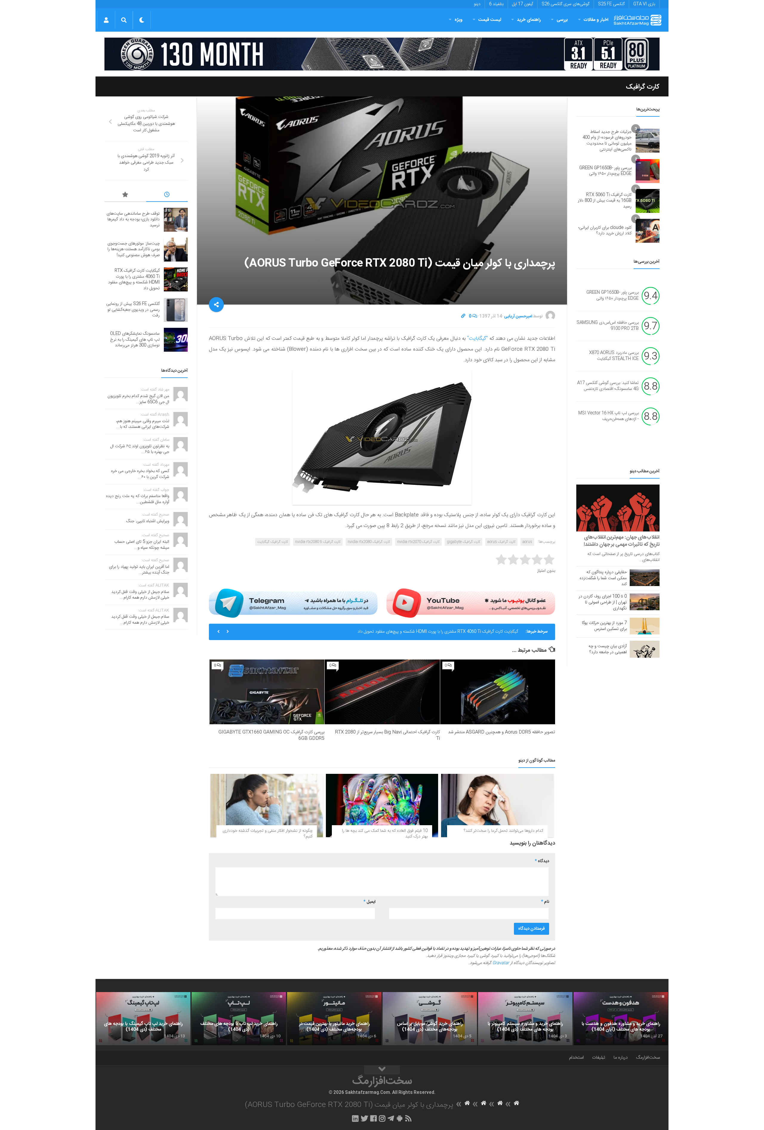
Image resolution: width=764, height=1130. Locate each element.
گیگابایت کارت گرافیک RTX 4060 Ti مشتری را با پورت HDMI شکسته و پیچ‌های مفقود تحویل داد (438, 631)
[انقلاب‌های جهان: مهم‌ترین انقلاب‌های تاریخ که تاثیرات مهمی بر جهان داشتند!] (618, 508)
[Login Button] (106, 20)
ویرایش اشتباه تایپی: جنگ (147, 521)
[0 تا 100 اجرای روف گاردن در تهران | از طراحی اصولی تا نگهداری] (645, 602)
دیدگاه (542, 861)
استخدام (576, 1057)
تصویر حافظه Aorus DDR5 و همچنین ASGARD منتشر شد (501, 732)
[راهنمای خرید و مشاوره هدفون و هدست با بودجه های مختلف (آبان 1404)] (621, 1018)
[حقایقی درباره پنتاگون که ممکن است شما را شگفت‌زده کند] (645, 577)
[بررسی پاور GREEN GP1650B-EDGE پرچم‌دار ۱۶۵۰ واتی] (648, 171)
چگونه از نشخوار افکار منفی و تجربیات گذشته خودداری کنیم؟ (267, 833)
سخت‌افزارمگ (648, 1057)
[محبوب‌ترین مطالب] (125, 195)
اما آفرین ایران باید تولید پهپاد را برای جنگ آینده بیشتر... (139, 569)
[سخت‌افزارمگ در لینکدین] (355, 1118)
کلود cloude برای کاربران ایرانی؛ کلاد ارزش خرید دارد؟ (604, 230)
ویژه (459, 20)
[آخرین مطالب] (167, 195)
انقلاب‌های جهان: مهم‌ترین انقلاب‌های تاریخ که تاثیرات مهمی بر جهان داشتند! (622, 541)
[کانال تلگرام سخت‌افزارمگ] (391, 1118)
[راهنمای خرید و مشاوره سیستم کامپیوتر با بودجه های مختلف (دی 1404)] (525, 1018)
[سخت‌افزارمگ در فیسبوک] (373, 1118)
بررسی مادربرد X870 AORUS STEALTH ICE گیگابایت (614, 356)
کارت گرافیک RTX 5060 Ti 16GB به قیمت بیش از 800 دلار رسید (604, 200)
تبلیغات (598, 1057)
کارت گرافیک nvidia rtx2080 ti (318, 542)
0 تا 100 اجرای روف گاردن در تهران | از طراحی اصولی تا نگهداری (603, 602)
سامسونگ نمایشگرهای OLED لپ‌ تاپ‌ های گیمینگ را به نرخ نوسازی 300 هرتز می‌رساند (135, 339)
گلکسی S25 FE (611, 4)
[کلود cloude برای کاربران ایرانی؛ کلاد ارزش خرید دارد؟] (648, 231)
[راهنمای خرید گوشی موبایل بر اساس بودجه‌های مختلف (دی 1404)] (430, 1018)
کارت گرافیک (643, 87)
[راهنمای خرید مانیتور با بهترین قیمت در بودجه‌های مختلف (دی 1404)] (334, 1018)
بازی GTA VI (644, 4)
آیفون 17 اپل (522, 4)
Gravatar (500, 963)
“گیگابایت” (477, 338)
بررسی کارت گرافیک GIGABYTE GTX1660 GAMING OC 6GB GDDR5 (271, 735)
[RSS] (408, 1118)
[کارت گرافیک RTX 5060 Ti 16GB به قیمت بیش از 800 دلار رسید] (648, 201)
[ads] (382, 54)
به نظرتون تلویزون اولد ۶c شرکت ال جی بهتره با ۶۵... (139, 449)
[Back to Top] (382, 1070)
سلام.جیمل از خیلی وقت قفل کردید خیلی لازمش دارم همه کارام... (140, 595)
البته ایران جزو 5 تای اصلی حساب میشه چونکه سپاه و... (141, 544)
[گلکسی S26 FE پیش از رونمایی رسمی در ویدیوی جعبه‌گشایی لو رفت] (176, 310)
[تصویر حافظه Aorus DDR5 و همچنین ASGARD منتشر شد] (497, 691)
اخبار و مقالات (596, 20)
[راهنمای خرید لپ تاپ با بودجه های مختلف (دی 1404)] (239, 1018)
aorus (527, 542)
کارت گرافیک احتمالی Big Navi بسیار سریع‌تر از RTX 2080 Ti (387, 735)
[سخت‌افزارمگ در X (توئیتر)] (364, 1118)
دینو (477, 4)
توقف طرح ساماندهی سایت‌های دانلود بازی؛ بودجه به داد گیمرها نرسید (133, 219)
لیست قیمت (489, 20)
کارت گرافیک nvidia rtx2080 (369, 542)
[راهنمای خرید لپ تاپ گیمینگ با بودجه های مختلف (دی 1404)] (143, 1018)
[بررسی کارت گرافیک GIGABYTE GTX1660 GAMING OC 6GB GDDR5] (267, 691)
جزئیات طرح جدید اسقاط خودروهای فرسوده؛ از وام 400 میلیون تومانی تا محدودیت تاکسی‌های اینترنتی (607, 140)
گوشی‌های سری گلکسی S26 (565, 4)
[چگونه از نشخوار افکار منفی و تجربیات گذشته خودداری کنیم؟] (266, 805)
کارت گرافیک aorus (501, 542)
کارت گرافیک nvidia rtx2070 (418, 542)
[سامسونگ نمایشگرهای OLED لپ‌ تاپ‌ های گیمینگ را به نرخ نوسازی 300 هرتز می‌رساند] (176, 340)
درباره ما (621, 1057)
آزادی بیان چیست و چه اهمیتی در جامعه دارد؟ (608, 649)
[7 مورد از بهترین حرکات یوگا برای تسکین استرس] (645, 626)
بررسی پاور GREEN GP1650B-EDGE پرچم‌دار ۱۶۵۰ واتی (605, 171)
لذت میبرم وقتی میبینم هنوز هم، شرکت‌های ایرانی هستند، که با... (142, 424)
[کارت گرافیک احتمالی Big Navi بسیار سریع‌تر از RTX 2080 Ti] (382, 691)
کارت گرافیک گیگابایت (272, 542)
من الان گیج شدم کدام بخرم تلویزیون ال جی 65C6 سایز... (138, 399)
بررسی (562, 20)
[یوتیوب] (470, 603)
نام (545, 901)
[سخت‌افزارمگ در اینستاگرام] (382, 1118)
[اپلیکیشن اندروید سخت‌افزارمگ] (399, 1118)
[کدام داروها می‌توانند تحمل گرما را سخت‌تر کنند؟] (497, 805)
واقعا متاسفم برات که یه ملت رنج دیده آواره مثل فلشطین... (137, 499)
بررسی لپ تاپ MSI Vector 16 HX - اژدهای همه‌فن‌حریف (608, 416)
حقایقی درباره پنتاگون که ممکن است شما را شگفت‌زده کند (603, 578)
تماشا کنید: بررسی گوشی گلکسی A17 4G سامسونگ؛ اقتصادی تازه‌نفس (608, 386)
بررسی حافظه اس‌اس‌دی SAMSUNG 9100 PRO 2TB (608, 326)
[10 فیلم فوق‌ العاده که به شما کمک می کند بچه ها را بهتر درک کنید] (382, 805)
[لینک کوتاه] (463, 316)
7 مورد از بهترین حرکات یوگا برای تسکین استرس (604, 626)
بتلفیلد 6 (496, 4)
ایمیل (369, 901)
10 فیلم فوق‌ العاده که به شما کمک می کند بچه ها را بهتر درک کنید (385, 833)
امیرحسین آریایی (518, 316)
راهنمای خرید (529, 20)
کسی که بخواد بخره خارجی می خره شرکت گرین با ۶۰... (140, 474)
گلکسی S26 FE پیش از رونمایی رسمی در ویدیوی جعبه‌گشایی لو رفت (133, 309)
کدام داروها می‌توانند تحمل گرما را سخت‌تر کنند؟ (503, 830)
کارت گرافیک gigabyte (463, 542)
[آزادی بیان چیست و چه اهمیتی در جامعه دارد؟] (645, 649)
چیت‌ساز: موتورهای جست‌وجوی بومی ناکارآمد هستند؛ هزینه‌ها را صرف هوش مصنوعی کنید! (133, 249)
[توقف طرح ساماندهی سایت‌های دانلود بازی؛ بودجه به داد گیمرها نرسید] (176, 220)
